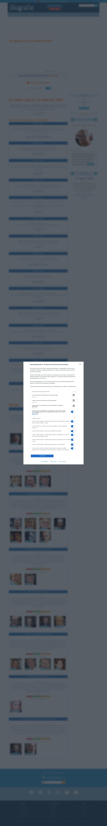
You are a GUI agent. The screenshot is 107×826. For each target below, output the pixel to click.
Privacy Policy (62, 461)
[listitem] (53, 391)
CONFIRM (42, 455)
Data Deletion (44, 461)
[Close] (80, 364)
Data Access (53, 461)
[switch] (73, 395)
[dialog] (53, 413)
